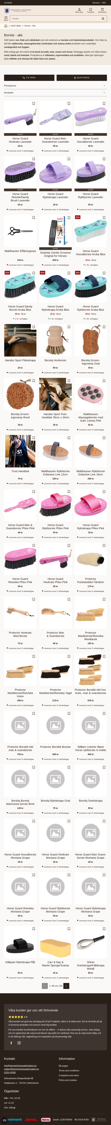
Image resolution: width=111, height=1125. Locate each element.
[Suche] (103, 19)
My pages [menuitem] (63, 1066)
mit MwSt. (8, 3)
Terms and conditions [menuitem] (69, 1070)
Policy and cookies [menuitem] (68, 1080)
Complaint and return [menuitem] (69, 1075)
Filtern (30, 78)
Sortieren (83, 78)
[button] (6, 18)
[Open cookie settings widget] (4, 1120)
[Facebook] (11, 1043)
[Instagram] (19, 1043)
